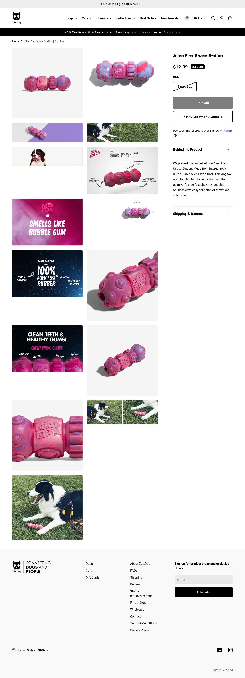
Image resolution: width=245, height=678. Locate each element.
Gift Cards (92, 577)
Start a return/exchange (141, 593)
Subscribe (203, 592)
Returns (135, 584)
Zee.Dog (228, 670)
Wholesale (137, 609)
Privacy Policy (139, 630)
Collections (123, 18)
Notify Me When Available (203, 117)
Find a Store (138, 603)
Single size (185, 86)
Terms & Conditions (143, 623)
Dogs (70, 18)
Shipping (136, 577)
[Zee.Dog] (16, 18)
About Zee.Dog (140, 563)
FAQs (133, 570)
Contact (135, 616)
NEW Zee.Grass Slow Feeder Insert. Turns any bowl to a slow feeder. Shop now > (122, 32)
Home (15, 41)
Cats (85, 18)
